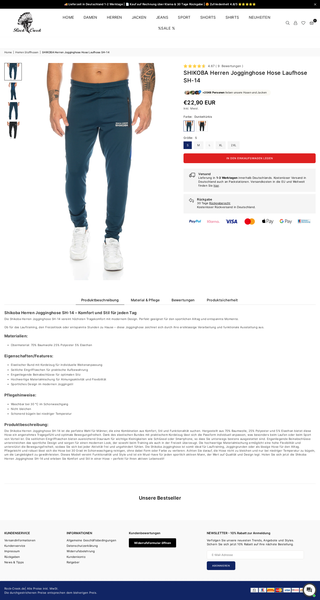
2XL (233, 145)
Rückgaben (12, 557)
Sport (184, 17)
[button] (312, 23)
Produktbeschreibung (100, 300)
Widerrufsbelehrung (81, 551)
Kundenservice (14, 545)
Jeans (162, 17)
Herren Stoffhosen (26, 52)
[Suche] (287, 23)
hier (216, 185)
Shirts (232, 17)
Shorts (208, 17)
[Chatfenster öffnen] (310, 590)
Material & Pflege (145, 300)
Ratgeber (73, 562)
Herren (114, 17)
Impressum (12, 551)
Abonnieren (221, 565)
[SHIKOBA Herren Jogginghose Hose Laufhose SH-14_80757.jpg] (13, 110)
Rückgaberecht (219, 203)
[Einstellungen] (295, 23)
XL (220, 145)
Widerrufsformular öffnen (152, 543)
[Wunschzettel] (303, 23)
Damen (90, 17)
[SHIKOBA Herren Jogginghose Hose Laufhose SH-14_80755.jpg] (13, 71)
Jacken (139, 17)
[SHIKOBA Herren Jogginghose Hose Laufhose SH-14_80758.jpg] (13, 130)
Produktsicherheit (222, 300)
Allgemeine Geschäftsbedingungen (91, 540)
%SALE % (166, 28)
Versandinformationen (19, 540)
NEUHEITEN (259, 17)
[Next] (166, 171)
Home (68, 17)
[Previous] (30, 171)
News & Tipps (14, 562)
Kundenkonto (76, 557)
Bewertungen (183, 300)
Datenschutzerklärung (82, 545)
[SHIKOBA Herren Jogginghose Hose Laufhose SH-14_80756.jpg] (13, 91)
